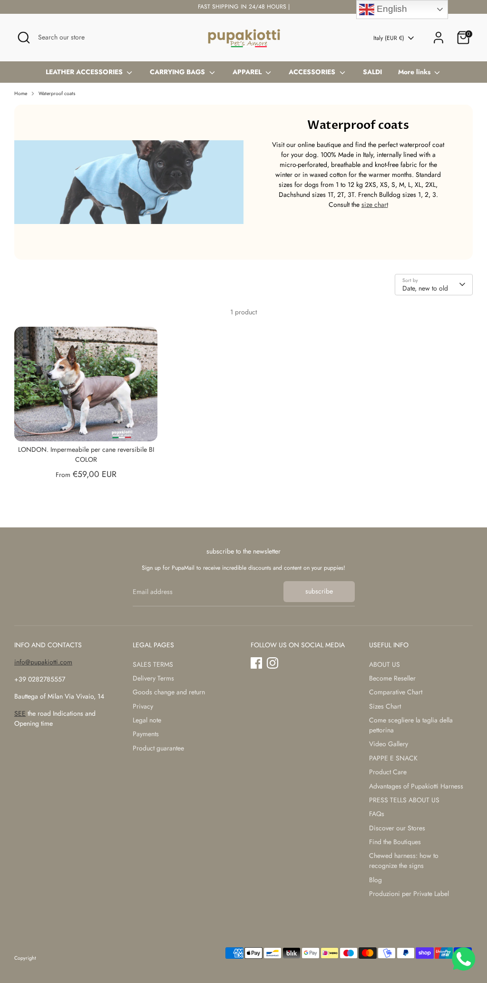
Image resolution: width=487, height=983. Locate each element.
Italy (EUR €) (388, 38)
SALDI (372, 72)
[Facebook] (256, 663)
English (390, 9)
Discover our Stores (397, 828)
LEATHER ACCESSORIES (85, 72)
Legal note (147, 720)
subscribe (319, 591)
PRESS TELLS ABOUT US (404, 800)
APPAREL (248, 72)
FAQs (376, 813)
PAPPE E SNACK (393, 758)
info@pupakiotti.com (43, 662)
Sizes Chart (385, 706)
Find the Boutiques (395, 842)
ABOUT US (384, 664)
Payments (146, 734)
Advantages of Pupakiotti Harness (416, 786)
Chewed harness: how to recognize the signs (403, 860)
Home (20, 93)
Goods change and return (169, 692)
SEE (20, 713)
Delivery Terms (153, 678)
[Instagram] (272, 663)
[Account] (438, 37)
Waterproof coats (57, 93)
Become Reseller (392, 678)
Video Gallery (388, 744)
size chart (374, 204)
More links (415, 72)
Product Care (388, 772)
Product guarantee (158, 748)
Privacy (143, 706)
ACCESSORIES (313, 72)
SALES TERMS (153, 664)
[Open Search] (23, 37)
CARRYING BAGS (178, 72)
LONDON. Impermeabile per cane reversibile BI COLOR (86, 454)
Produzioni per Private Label (409, 893)
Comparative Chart (395, 692)
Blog (375, 880)
